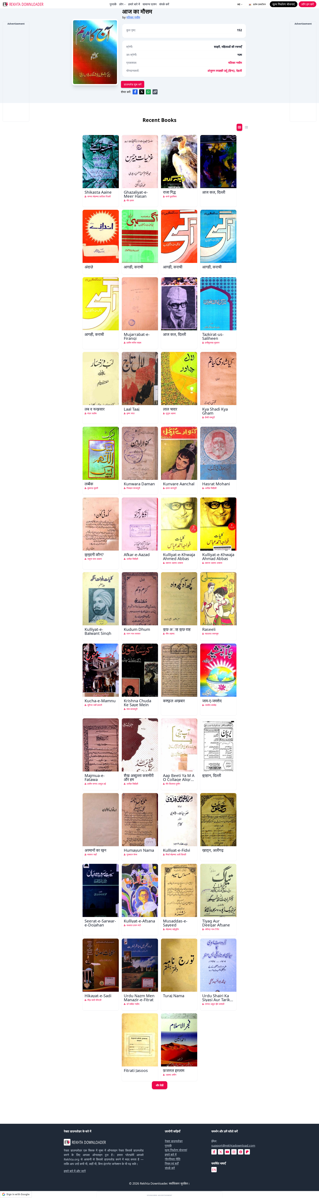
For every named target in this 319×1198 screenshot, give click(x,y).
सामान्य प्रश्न (150, 4)
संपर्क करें (164, 4)
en (214, 1170)
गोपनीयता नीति (172, 1159)
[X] (220, 1152)
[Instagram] (234, 1152)
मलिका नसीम (133, 17)
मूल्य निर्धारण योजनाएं (176, 1150)
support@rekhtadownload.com (233, 1146)
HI (238, 4)
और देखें (159, 1085)
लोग (121, 4)
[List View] (246, 127)
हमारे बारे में (134, 4)
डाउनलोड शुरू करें (132, 84)
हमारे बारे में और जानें (75, 1171)
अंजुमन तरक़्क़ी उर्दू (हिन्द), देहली (225, 71)
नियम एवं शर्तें (171, 1163)
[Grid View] (239, 127)
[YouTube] (227, 1152)
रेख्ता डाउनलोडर (174, 1141)
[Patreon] (247, 1152)
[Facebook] (214, 1152)
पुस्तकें (113, 4)
